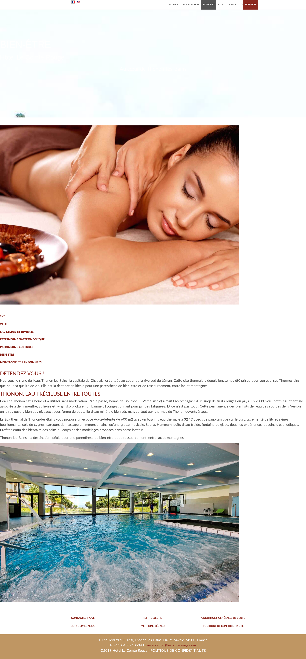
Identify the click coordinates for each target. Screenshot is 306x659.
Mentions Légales (153, 626)
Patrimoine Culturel (16, 347)
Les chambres (190, 5)
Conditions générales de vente (223, 618)
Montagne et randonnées (21, 362)
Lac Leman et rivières (17, 331)
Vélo (3, 324)
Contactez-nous (83, 618)
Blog (221, 5)
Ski (2, 316)
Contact (233, 5)
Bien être (7, 354)
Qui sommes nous (83, 626)
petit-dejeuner (153, 618)
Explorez (209, 5)
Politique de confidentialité (223, 626)
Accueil (173, 5)
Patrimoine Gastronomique (22, 339)
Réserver (251, 5)
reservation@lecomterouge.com (171, 645)
